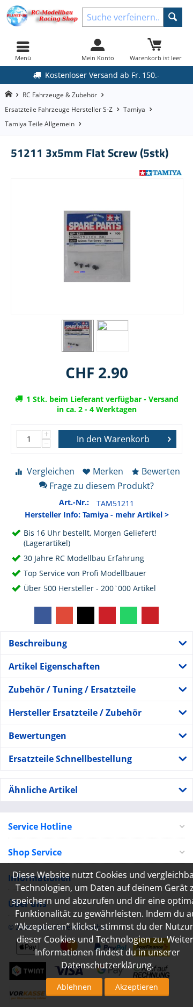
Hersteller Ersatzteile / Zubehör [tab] (75, 712)
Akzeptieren (136, 987)
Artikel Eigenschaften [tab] (54, 666)
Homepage (8, 94)
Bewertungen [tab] (37, 736)
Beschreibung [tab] (38, 643)
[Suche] (173, 17)
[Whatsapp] (128, 615)
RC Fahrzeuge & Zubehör (60, 94)
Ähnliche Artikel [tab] (43, 790)
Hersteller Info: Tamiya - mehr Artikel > (97, 514)
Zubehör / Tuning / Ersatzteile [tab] (72, 689)
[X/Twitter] (85, 615)
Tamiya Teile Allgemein (40, 123)
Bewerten (161, 471)
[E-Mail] (150, 615)
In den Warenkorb (113, 439)
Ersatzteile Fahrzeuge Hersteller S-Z (59, 109)
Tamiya (134, 109)
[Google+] (64, 615)
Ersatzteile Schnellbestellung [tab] (70, 759)
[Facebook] (42, 615)
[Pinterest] (107, 615)
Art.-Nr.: (74, 502)
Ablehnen (74, 987)
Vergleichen (51, 471)
